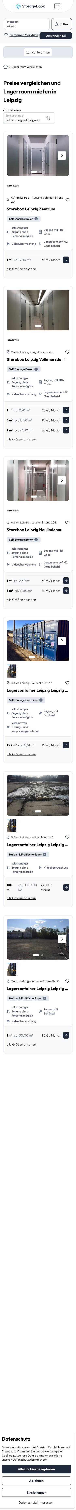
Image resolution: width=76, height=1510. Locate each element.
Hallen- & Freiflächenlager (25, 854)
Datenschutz (27, 1502)
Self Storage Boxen (21, 219)
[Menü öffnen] (57, 6)
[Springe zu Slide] (34, 172)
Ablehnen (36, 1481)
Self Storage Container (23, 700)
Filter (65, 24)
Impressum (47, 1502)
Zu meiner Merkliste (24, 35)
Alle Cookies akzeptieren (36, 1469)
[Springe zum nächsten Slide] (62, 155)
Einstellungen (36, 1492)
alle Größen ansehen (21, 269)
